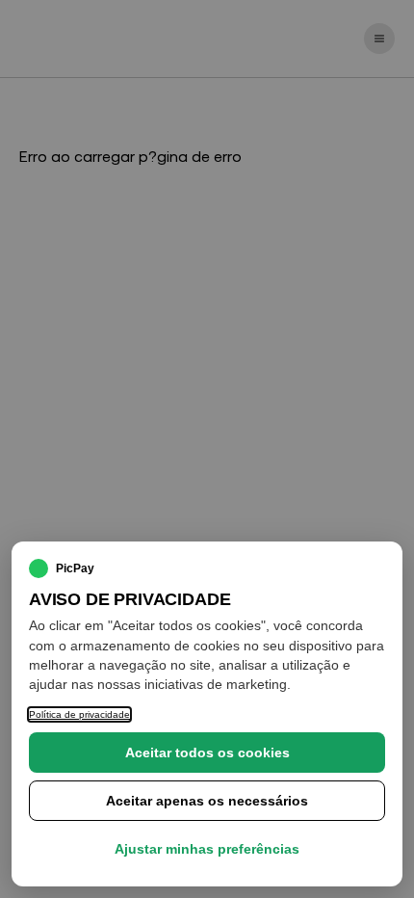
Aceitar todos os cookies (207, 752)
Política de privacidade (79, 714)
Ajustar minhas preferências (207, 849)
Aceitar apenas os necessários (207, 800)
